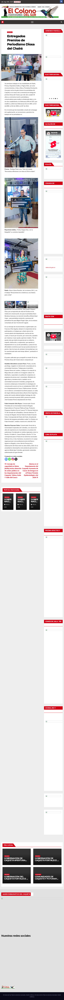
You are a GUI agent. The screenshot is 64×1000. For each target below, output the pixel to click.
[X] (15, 459)
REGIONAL (10, 32)
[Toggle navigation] (32, 22)
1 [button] (49, 98)
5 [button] (57, 98)
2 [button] (51, 98)
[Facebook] (6, 459)
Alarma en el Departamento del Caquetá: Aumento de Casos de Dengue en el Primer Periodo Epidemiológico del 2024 (30, 470)
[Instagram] (12, 459)
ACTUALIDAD (38, 874)
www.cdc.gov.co (50, 267)
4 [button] (55, 98)
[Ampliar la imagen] (36, 119)
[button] (61, 22)
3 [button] (53, 98)
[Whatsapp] (9, 459)
